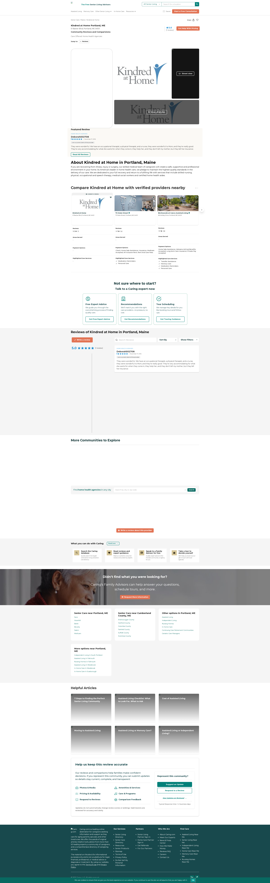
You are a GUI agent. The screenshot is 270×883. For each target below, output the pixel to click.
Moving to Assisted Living (87, 730)
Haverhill (77, 620)
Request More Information (136, 597)
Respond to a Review (174, 791)
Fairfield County (124, 629)
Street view (187, 74)
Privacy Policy (121, 857)
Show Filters (187, 340)
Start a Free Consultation (185, 11)
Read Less (112, 543)
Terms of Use (91, 865)
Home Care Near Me (190, 851)
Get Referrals (143, 845)
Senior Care (75, 20)
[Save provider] (197, 20)
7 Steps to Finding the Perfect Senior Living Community (89, 699)
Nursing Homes (168, 624)
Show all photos (158, 112)
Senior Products (122, 848)
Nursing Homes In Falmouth (84, 662)
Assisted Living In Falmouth (84, 658)
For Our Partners (145, 848)
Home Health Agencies (79, 134)
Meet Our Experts (167, 837)
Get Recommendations (135, 319)
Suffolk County (123, 633)
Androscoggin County (126, 620)
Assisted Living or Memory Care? (134, 730)
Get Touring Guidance (170, 319)
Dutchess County (124, 636)
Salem (76, 630)
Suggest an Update (175, 784)
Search (191, 490)
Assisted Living (167, 617)
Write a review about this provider (136, 530)
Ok (193, 880)
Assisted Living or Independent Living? (178, 732)
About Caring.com (167, 835)
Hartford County (124, 623)
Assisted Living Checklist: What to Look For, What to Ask (134, 699)
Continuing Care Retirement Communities (177, 630)
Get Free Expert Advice (99, 319)
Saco (76, 617)
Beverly (77, 627)
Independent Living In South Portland (88, 655)
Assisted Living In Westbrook (85, 665)
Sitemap (118, 851)
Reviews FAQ (165, 851)
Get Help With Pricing (188, 28)
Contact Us (164, 857)
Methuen (77, 633)
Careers (163, 854)
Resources (119, 845)
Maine (83, 20)
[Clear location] (185, 490)
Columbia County (124, 626)
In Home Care (167, 627)
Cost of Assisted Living (173, 698)
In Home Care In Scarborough (85, 671)
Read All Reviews (80, 154)
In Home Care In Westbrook (84, 668)
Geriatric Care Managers (171, 633)
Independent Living (169, 620)
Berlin (76, 624)
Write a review (83, 340)
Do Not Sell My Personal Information (121, 862)
